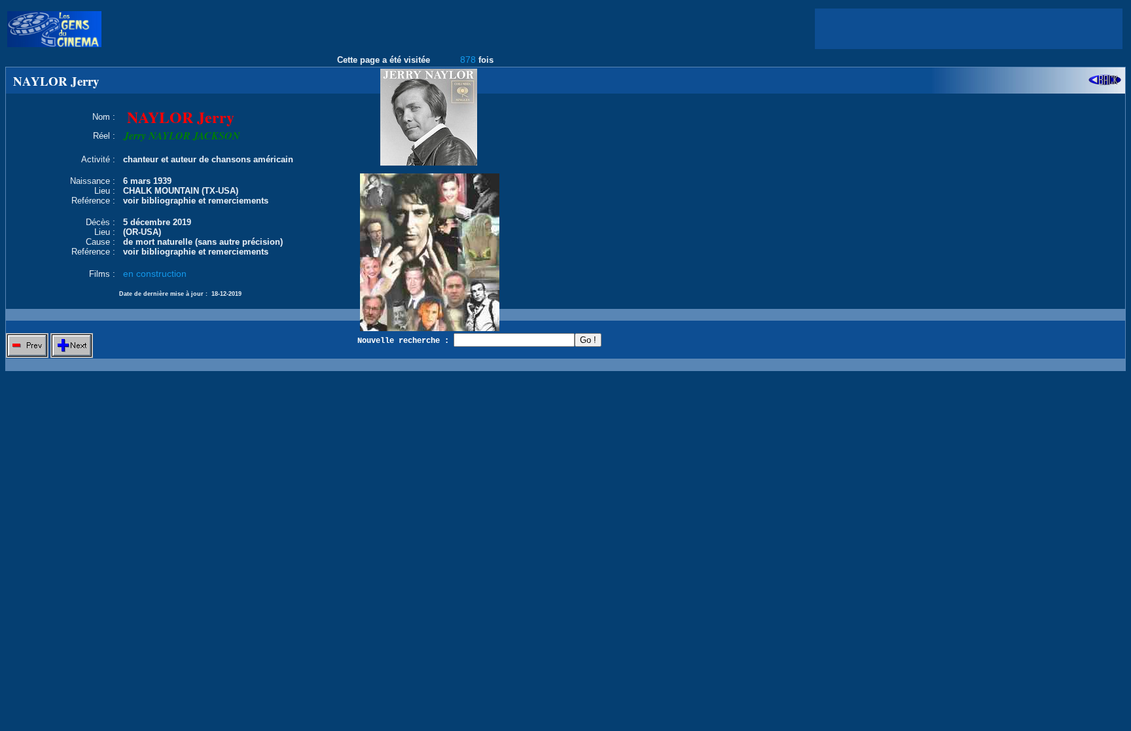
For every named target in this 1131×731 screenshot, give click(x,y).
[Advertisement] (969, 28)
